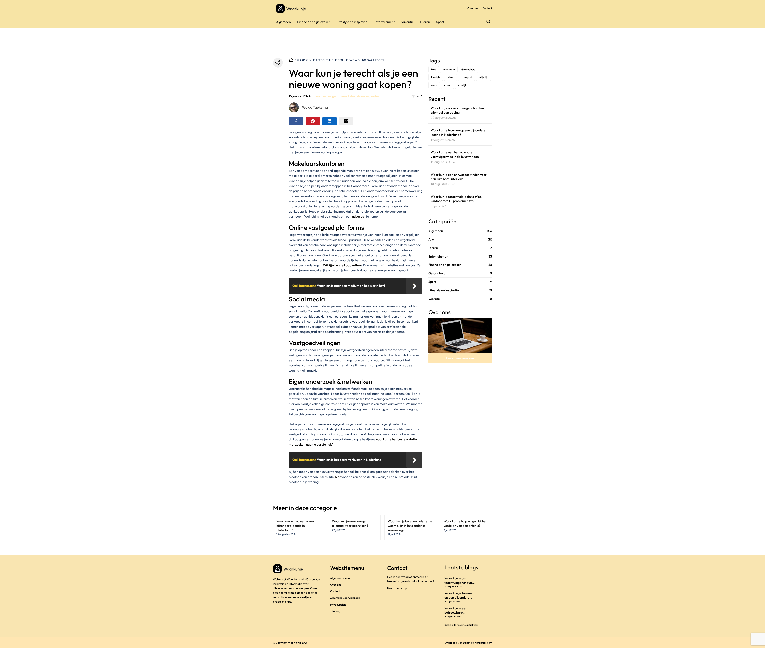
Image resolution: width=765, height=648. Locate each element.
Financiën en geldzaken (314, 22)
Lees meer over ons (460, 358)
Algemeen (283, 22)
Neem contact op (397, 588)
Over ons (472, 8)
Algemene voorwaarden (345, 598)
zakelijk (462, 85)
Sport (440, 22)
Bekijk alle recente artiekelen (461, 624)
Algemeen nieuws (340, 578)
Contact (487, 8)
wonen (447, 85)
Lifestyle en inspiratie (352, 22)
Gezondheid (468, 69)
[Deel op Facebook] (296, 121)
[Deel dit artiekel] (278, 63)
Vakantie (407, 22)
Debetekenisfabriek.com (477, 642)
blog (433, 69)
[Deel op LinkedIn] (329, 121)
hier (338, 477)
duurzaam (449, 69)
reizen (450, 77)
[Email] (346, 121)
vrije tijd (483, 77)
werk (434, 85)
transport (466, 77)
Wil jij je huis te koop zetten (342, 265)
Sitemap (335, 611)
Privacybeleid (338, 604)
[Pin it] (313, 121)
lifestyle (435, 77)
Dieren (425, 22)
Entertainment (384, 22)
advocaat (359, 216)
